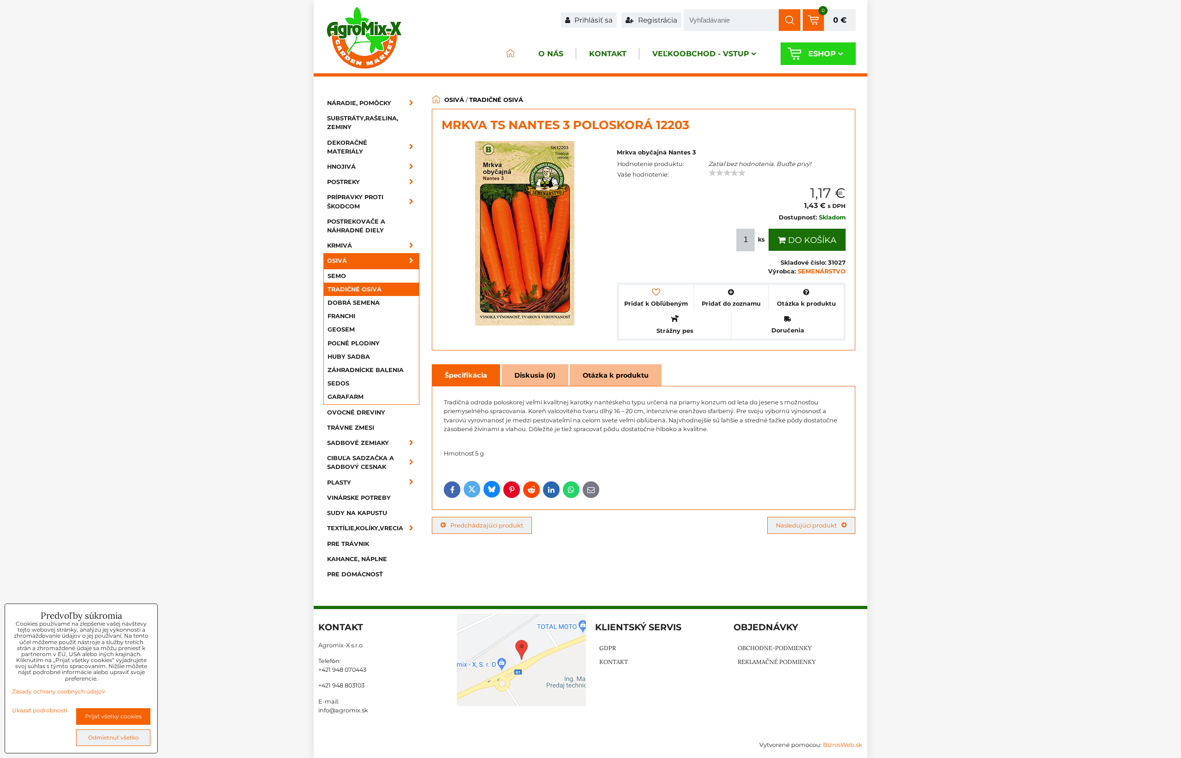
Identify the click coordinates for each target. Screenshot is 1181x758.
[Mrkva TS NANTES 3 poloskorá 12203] (524, 234)
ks (761, 239)
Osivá (337, 260)
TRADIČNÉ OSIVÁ (355, 289)
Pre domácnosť (355, 574)
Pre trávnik (348, 543)
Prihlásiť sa (593, 20)
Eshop (822, 53)
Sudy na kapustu (357, 512)
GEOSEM (341, 329)
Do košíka (811, 240)
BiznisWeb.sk (842, 744)
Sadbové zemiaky (358, 442)
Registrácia (656, 20)
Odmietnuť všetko (113, 737)
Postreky (343, 181)
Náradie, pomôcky (359, 103)
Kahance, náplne (357, 559)
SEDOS (338, 383)
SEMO (337, 275)
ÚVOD (510, 53)
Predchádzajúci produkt (486, 525)
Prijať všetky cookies (113, 716)
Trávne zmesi (350, 427)
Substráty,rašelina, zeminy (362, 122)
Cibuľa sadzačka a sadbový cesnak (360, 462)
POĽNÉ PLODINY (354, 343)
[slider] (727, 173)
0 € (840, 20)
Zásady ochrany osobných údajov (58, 691)
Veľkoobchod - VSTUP (700, 53)
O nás (550, 53)
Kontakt (607, 53)
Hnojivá (341, 166)
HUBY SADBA (349, 356)
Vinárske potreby (359, 497)
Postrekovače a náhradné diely (356, 226)
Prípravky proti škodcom (355, 201)
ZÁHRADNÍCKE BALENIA (366, 370)
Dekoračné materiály (347, 147)
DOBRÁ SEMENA (354, 302)
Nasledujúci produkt (806, 525)
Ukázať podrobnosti (39, 710)
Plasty (339, 482)
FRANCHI (341, 316)
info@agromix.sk (343, 710)
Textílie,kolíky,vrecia (365, 528)
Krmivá (339, 245)
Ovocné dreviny (356, 412)
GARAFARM (346, 396)
